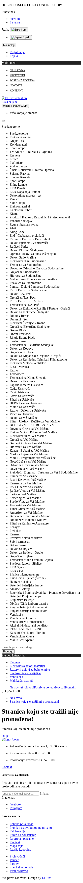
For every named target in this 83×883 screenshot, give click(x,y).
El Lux (47, 878)
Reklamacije (17, 831)
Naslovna (16, 698)
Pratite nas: (9, 12)
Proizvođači (17, 856)
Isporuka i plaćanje (22, 838)
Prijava (14, 55)
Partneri (15, 863)
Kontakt (7, 767)
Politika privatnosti (21, 824)
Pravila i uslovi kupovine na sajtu (31, 827)
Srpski (26, 37)
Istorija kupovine (20, 849)
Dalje (5, 735)
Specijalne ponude (21, 867)
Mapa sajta (16, 846)
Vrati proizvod (19, 871)
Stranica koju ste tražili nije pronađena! (34, 701)
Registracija (17, 52)
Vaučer (14, 860)
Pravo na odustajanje (23, 835)
